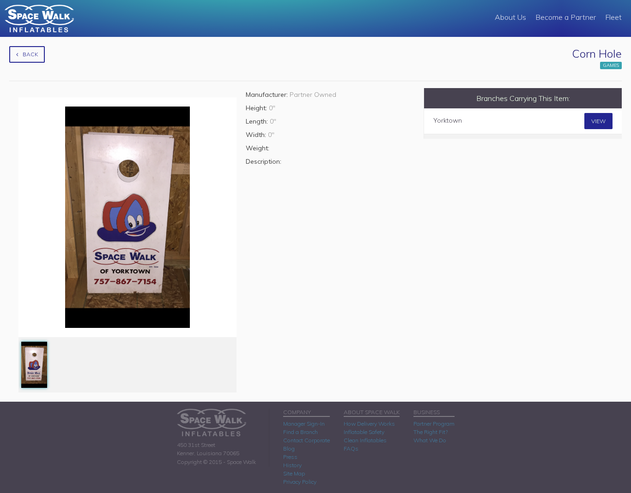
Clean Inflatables (365, 440)
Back (30, 54)
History (292, 465)
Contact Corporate (306, 440)
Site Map (294, 473)
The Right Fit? (430, 431)
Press (290, 456)
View (598, 121)
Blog (289, 448)
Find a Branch (300, 431)
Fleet (613, 17)
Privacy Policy (299, 481)
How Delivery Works (369, 423)
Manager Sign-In (304, 423)
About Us (510, 17)
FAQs (351, 448)
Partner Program (434, 423)
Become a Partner (565, 17)
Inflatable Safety (364, 431)
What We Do (429, 440)
